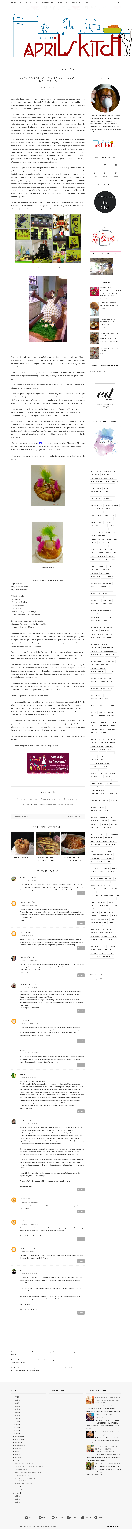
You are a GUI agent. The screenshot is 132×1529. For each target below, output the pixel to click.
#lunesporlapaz (109, 485)
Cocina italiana (107, 637)
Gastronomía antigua (97, 786)
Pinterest (94, 176)
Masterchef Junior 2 (97, 854)
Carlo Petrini (113, 546)
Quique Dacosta (101, 902)
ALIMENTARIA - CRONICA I (24, 1484)
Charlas (93, 556)
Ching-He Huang (95, 559)
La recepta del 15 (95, 827)
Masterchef (94, 851)
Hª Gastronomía (95, 803)
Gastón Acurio (111, 783)
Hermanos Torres (96, 810)
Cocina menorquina (96, 661)
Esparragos (94, 753)
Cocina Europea (95, 617)
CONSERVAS (94, 722)
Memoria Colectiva (107, 858)
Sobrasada (94, 932)
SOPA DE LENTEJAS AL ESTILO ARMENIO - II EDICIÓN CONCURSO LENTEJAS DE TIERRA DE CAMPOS (110, 292)
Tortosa (100, 949)
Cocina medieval (109, 654)
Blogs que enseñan (104, 532)
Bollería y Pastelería (39, 804)
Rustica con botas (103, 919)
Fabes (110, 756)
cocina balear (107, 583)
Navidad (93, 875)
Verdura (102, 953)
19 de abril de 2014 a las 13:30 (29, 1053)
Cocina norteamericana (98, 668)
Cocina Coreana (95, 600)
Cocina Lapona (95, 644)
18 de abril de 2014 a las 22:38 (29, 988)
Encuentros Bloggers (97, 746)
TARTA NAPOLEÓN (19, 858)
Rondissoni (94, 915)
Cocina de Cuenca (96, 607)
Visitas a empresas (108, 956)
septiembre (19, 1445)
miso (101, 871)
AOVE (92, 515)
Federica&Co (94, 759)
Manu (81, 357)
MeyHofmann (105, 868)
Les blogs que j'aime (113, 834)
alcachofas (105, 498)
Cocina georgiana (96, 624)
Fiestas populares (106, 766)
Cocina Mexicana (109, 661)
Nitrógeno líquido (103, 875)
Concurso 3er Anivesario (106, 712)
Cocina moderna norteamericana (100, 664)
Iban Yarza (94, 817)
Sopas (101, 932)
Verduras (110, 953)
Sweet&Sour (101, 943)
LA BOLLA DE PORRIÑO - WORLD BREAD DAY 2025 (109, 304)
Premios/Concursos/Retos (66, 3)
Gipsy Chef (94, 800)
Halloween (112, 803)
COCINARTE (107, 691)
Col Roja (93, 705)
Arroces (93, 522)
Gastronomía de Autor (97, 790)
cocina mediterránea (112, 658)
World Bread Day (96, 960)
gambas (93, 783)
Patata (113, 881)
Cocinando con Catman (22, 360)
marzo (17, 1487)
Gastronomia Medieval (97, 797)
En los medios (85, 3)
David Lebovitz (95, 736)
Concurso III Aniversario (98, 715)
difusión (101, 739)
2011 (15, 1502)
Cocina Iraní (109, 634)
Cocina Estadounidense (109, 613)
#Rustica (106, 488)
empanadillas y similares (108, 742)
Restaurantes (104, 909)
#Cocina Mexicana (96, 471)
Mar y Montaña (95, 844)
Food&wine (113, 773)
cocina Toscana (95, 685)
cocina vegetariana (106, 688)
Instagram (116, 168)
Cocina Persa (110, 671)
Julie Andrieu (114, 824)
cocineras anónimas (96, 695)
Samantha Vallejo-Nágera (98, 922)
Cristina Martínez (103, 725)
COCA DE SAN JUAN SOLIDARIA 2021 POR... (46, 859)
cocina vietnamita (96, 691)
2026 (15, 1397)
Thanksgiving (112, 946)
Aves (105, 525)
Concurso (93, 712)
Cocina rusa (107, 678)
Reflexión (114, 905)
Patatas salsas (101, 885)
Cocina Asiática (95, 580)
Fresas (102, 780)
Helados (102, 807)
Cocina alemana (107, 569)
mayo (17, 1457)
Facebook (94, 168)
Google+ (105, 176)
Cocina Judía (106, 641)
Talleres (110, 943)
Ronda (111, 912)
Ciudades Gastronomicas (98, 566)
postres (93, 898)
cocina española (51, 804)
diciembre (18, 1436)
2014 (15, 1433)
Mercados (94, 865)
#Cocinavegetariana (110, 478)
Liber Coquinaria (109, 837)
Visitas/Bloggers (46, 3)
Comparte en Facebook (28, 799)
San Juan (111, 922)
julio (16, 1451)
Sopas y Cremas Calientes (109, 936)
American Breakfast (96, 505)
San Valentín (94, 926)
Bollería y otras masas (97, 539)
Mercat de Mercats (104, 865)
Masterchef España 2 (106, 851)
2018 (15, 1421)
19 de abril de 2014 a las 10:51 (29, 1023)
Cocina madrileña (108, 647)
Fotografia (108, 776)
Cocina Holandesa (96, 627)
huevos (112, 814)
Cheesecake (101, 556)
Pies (92, 895)
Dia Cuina (93, 739)
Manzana (113, 841)
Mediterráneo (95, 858)
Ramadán (111, 902)
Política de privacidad (96, 975)
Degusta (104, 736)
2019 (15, 1418)
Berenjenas (113, 529)
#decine (107, 481)
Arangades (101, 518)
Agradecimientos (109, 495)
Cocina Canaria (95, 590)
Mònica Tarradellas (30, 877)
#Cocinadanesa (95, 474)
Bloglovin (115, 176)
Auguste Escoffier (96, 525)
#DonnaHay (115, 481)
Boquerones (102, 542)
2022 (15, 1409)
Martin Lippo (94, 848)
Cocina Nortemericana (97, 671)
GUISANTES (114, 800)
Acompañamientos (96, 495)
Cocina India (94, 630)
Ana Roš (107, 505)
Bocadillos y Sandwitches (98, 535)
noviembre (18, 1439)
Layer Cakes (110, 831)
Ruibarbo (114, 915)
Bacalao (111, 525)
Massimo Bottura (106, 848)
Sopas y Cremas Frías (96, 939)
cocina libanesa (95, 647)
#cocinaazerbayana (109, 471)
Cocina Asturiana (107, 580)
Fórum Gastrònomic (96, 776)
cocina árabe (105, 573)
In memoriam (103, 817)
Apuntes (93, 518)
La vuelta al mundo (108, 827)
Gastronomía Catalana (112, 786)
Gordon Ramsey (103, 800)
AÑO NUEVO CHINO (109, 512)
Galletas (115, 780)
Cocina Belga (94, 586)
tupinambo (94, 953)
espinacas (110, 753)
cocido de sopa (27, 1120)
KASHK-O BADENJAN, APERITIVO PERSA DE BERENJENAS (107, 321)
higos (92, 814)
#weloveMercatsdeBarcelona (99, 491)
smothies (109, 929)
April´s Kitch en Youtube (97, 371)
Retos (112, 909)
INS (111, 817)
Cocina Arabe (94, 573)
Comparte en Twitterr (51, 799)
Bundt (110, 542)
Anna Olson (109, 508)
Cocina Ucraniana (107, 685)
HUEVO (105, 814)
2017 (15, 1424)
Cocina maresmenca (96, 654)
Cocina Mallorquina (110, 651)
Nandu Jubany (109, 871)
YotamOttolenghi (108, 960)
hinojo (99, 814)
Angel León (100, 508)
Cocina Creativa (107, 600)
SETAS (102, 929)
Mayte (22, 1270)
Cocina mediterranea (97, 658)
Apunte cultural (109, 515)
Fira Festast (103, 770)
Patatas (93, 885)
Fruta (108, 780)
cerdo (115, 552)
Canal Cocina (103, 546)
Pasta (107, 881)
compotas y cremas (111, 708)
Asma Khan (108, 522)
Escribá (80, 205)
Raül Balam (94, 905)
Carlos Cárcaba (27, 957)
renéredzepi (94, 909)
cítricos (105, 563)
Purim (92, 902)
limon (99, 841)
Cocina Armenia (108, 576)
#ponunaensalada (96, 488)
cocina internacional (97, 634)
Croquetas (94, 729)
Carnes (112, 549)
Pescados (100, 892)
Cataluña (93, 552)
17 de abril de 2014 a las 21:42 (29, 905)
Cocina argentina (96, 576)
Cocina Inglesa (105, 630)
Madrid (105, 841)
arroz (100, 522)
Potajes (100, 898)
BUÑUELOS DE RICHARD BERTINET (107, 1432)
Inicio (13, 3)
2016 (15, 1427)
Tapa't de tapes (27, 1248)
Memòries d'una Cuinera (98, 861)
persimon (114, 888)
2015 (15, 1430)
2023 (15, 1406)
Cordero (114, 722)
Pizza (97, 895)
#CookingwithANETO (96, 481)
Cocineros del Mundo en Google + (100, 698)
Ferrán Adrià (94, 766)
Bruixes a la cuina (29, 985)
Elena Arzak (94, 742)
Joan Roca (113, 820)
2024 (15, 1403)
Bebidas (105, 529)
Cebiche (101, 552)
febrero (17, 1490)
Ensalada (93, 749)
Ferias (102, 759)
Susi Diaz (93, 943)
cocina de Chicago (107, 603)
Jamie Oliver (103, 820)
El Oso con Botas (111, 739)
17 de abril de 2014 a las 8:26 (28, 881)
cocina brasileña (106, 586)
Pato (109, 885)
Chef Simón (111, 556)
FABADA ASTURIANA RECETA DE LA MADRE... (72, 859)
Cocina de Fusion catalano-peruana (101, 610)
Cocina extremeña (108, 617)
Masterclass (108, 854)
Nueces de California (97, 878)
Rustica (93, 919)
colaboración (102, 705)
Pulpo (113, 898)
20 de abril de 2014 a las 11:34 (29, 1202)
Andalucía (115, 505)
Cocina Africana (95, 569)
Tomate (93, 949)
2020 (15, 1415)
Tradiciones (108, 949)
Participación (99, 881)
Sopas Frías (108, 932)
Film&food (94, 770)
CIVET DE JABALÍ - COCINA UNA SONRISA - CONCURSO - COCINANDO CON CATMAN (106, 1449)
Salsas (112, 919)
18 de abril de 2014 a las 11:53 (29, 960)
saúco (102, 926)
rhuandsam (25, 1199)
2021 (15, 1412)
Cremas (93, 725)
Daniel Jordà (94, 732)
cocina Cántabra (107, 590)
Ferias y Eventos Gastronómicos (100, 763)
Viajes (92, 956)
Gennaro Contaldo (112, 797)
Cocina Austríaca (96, 583)
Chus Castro (26, 932)
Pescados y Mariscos (111, 892)
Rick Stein (104, 912)
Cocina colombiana (96, 596)
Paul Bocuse (94, 888)
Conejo (109, 719)
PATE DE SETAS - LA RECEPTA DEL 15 (107, 1463)
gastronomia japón (112, 793)
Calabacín (94, 546)
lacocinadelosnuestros (97, 831)
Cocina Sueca (94, 681)
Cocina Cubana (95, 603)
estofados (93, 756)
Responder (81, 893)
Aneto (92, 508)
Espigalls (102, 753)
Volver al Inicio (113, 1526)
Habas (104, 803)
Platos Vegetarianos (107, 895)
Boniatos (93, 542)
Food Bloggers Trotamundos (99, 773)
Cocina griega (108, 624)
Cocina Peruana (95, 675)
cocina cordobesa (110, 596)
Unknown (24, 1020)
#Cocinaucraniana (96, 478)
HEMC (108, 807)
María (22, 1074)
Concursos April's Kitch (97, 719)
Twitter (105, 168)
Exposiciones (102, 756)
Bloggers (93, 532)
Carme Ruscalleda (96, 549)
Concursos (110, 715)
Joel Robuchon (95, 824)
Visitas (99, 956)
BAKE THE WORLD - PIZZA (24, 1464)
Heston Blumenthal (109, 810)
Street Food (108, 939)
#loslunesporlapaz (96, 485)
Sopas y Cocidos (95, 936)
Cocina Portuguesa (96, 678)
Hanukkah (94, 807)
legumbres (94, 834)
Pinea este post (72, 799)
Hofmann (15, 209)
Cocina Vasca (94, 688)
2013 (15, 1496)
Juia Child (105, 824)
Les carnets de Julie (96, 837)
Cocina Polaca (107, 675)
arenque (109, 518)
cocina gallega (107, 620)
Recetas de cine (104, 905)
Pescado (93, 892)
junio (16, 1454)
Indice (21, 3)
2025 (15, 1400)
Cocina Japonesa (95, 641)
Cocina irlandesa (96, 637)
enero (17, 1493)
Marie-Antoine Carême (109, 844)
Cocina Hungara (108, 627)
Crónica (113, 725)
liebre (92, 841)
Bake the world (95, 529)
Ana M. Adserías (27, 902)
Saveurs (109, 926)
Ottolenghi (108, 878)
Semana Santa (68, 804)
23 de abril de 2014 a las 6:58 (28, 1274)
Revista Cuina (94, 912)
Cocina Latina (105, 644)
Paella (116, 878)
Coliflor (111, 705)
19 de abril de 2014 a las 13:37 (29, 1077)
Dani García (111, 729)
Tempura (102, 946)
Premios (107, 898)
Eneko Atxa (109, 746)
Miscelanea (94, 871)
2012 (15, 1499)
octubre (18, 1442)
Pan (92, 881)
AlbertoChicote (95, 498)
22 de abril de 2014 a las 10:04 (29, 1251)
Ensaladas (102, 749)
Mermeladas (94, 868)
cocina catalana (95, 593)
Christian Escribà (96, 563)
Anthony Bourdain (96, 512)
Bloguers (115, 532)
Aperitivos (99, 515)
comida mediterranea (97, 708)
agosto (17, 1448)
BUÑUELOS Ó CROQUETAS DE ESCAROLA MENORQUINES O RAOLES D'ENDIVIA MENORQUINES (109, 337)
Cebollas (108, 552)
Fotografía (94, 780)
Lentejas (102, 834)
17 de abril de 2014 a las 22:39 (29, 935)
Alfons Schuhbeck (96, 501)
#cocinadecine (106, 474)
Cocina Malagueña (96, 651)
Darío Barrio (104, 732)
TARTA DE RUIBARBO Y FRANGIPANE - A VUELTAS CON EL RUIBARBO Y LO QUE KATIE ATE (107, 1400)
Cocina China (106, 593)
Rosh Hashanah (104, 915)
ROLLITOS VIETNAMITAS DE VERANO (109, 349)
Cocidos (110, 566)
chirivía (105, 559)
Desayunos (112, 736)
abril (16, 1461)
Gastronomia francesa (97, 793)
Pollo (117, 895)
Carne (106, 549)
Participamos (31, 3)
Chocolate (113, 559)
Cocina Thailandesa (106, 681)
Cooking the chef (104, 722)
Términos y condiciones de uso (100, 979)
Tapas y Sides (94, 946)
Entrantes (111, 749)
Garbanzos (101, 783)
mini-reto (114, 868)
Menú (109, 861)
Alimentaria (107, 501)
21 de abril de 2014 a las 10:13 (29, 1224)
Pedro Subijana (104, 888)
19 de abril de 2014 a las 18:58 (29, 1124)
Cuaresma (60, 804)
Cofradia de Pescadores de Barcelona (101, 702)
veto (22, 1221)
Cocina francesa (95, 620)
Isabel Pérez (94, 820)
